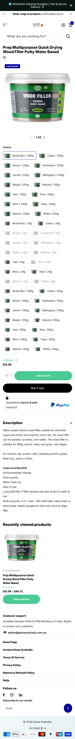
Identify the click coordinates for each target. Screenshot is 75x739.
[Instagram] (11, 694)
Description (13, 423)
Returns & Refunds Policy (19, 672)
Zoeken (68, 36)
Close (71, 5)
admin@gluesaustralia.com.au (27, 632)
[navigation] (4, 14)
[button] (12, 372)
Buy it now (37, 388)
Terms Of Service (13, 657)
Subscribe (68, 708)
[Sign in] (63, 25)
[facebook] (4, 694)
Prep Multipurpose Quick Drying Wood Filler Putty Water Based (18, 579)
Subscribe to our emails (17, 700)
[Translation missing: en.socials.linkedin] (20, 694)
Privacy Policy (12, 665)
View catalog (5, 24)
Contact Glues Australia (18, 649)
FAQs (6, 680)
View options (21, 599)
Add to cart (43, 375)
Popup (16, 360)
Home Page (10, 642)
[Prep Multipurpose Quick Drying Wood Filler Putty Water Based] (21, 547)
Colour (7, 147)
